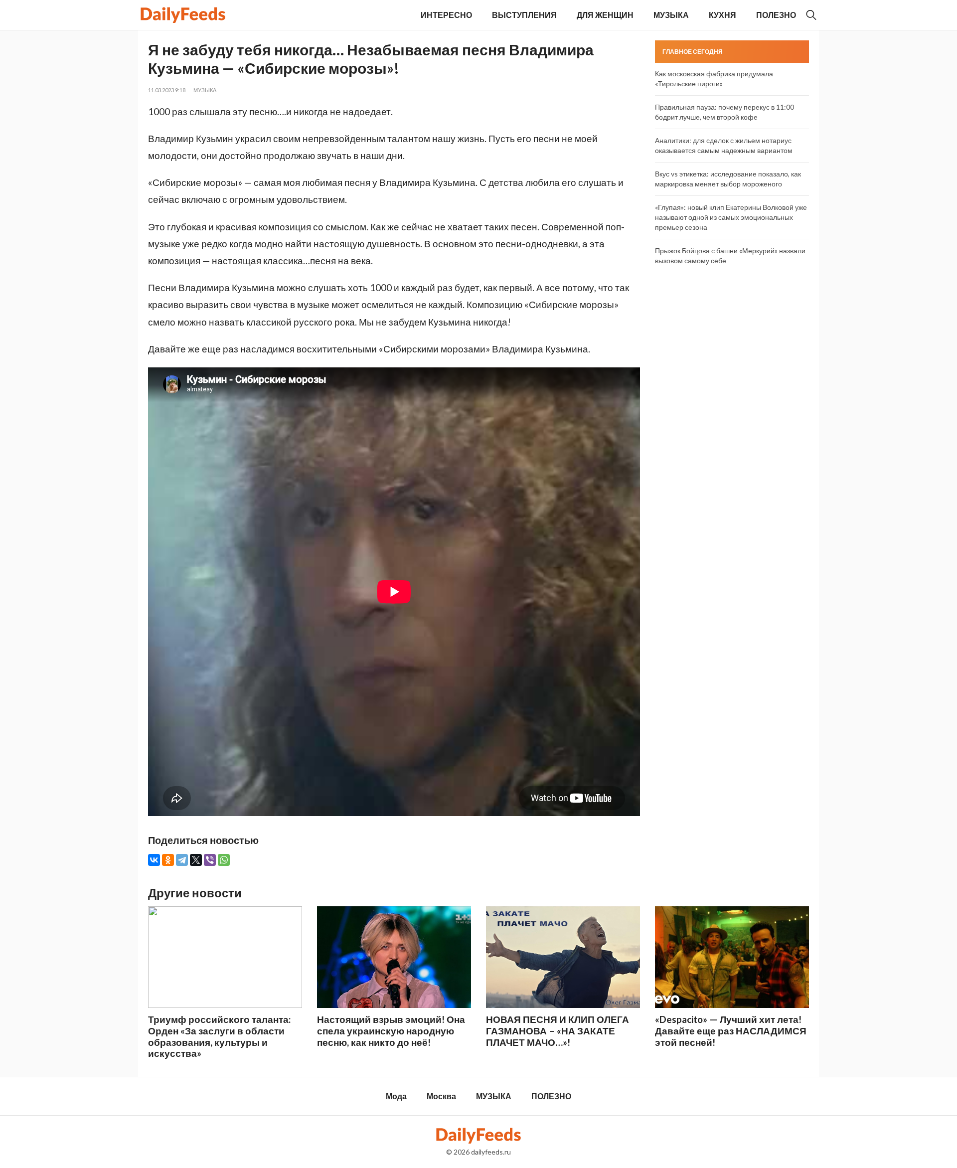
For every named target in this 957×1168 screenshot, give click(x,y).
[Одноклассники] (168, 860)
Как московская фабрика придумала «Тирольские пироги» (714, 78)
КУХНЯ (722, 14)
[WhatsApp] (224, 860)
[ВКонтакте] (154, 860)
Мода (396, 1096)
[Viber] (210, 860)
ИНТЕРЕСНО (446, 14)
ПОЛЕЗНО (776, 14)
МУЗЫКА (671, 14)
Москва (441, 1096)
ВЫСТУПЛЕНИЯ (524, 14)
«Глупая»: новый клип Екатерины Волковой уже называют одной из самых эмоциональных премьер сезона (731, 217)
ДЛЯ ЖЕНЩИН (605, 14)
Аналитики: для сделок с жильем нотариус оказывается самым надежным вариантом (724, 145)
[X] (196, 860)
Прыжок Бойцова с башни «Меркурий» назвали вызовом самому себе (730, 255)
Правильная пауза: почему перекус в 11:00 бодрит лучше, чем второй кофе (724, 112)
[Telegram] (182, 860)
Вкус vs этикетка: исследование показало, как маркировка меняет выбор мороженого (728, 178)
